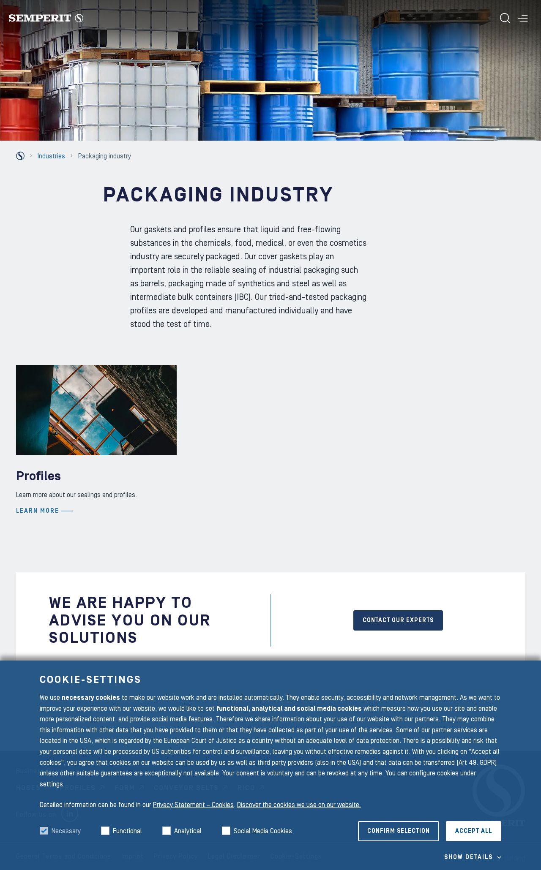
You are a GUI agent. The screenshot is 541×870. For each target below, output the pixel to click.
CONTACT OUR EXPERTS (398, 620)
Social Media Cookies (263, 831)
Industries (51, 156)
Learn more (37, 511)
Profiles (38, 476)
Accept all (473, 831)
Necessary (66, 831)
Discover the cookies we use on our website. (299, 805)
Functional (127, 831)
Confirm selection (398, 831)
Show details (468, 857)
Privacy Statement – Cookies (193, 805)
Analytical (188, 831)
